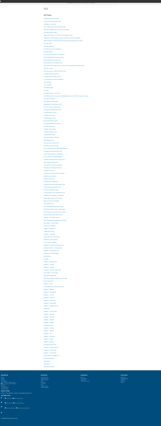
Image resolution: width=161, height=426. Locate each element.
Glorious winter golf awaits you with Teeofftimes (53, 154)
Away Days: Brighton (48, 51)
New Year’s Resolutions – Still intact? (51, 137)
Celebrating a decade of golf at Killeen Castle (53, 151)
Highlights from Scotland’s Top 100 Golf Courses (54, 245)
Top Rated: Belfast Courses (49, 134)
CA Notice (3, 385)
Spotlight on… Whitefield (49, 322)
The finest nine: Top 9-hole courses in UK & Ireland (54, 173)
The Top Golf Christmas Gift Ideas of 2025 (52, 21)
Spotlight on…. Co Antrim (49, 264)
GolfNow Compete (124, 378)
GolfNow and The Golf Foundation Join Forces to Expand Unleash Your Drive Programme (62, 37)
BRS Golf (82, 377)
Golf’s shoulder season (48, 325)
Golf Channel (123, 377)
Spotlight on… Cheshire (48, 339)
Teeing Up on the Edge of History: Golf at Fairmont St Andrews (56, 29)
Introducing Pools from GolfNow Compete (52, 76)
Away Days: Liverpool (48, 68)
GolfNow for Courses (85, 381)
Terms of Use (3, 386)
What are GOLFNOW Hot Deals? (50, 120)
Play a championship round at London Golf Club (53, 206)
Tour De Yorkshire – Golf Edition (50, 242)
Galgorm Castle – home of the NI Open (52, 236)
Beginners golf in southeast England (51, 253)
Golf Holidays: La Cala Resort (50, 24)
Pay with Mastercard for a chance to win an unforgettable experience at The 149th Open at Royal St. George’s (66, 96)
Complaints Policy (4, 388)
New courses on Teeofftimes (49, 225)
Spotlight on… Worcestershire (50, 292)
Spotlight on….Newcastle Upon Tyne (51, 250)
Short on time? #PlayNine (49, 358)
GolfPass (122, 381)
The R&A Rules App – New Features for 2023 (53, 62)
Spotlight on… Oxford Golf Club (50, 311)
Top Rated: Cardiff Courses (49, 126)
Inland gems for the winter (49, 170)
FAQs (42, 384)
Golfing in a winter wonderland (50, 176)
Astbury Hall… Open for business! (51, 239)
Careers (2, 378)
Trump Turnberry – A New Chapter (51, 272)
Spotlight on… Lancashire (49, 297)
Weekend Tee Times (45, 378)
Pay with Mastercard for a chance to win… (52, 60)
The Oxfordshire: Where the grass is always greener (54, 209)
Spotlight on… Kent (48, 333)
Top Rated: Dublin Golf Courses (50, 112)
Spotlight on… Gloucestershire (50, 303)
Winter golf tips (47, 308)
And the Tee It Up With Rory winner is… (52, 189)
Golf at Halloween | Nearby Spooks (51, 101)
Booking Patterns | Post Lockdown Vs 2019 (53, 104)
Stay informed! (47, 363)
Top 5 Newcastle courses (49, 140)
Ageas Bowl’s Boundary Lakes (50, 344)
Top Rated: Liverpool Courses (50, 129)
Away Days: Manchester (49, 46)
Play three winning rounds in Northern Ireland (53, 214)
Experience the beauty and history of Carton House (54, 159)
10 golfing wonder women (49, 231)
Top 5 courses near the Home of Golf (51, 142)
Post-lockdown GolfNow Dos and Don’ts (52, 123)
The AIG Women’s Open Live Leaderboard (52, 49)
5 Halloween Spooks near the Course (51, 73)
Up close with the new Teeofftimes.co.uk (52, 355)
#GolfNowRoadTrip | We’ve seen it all (51, 18)
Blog (42, 381)
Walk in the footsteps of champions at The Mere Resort (55, 220)
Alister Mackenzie (47, 256)
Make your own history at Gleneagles (51, 200)
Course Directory (44, 377)
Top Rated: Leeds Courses (49, 115)
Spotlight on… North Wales (49, 314)
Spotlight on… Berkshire (49, 330)
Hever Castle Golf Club (48, 281)
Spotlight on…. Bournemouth (49, 228)
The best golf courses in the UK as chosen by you (54, 286)
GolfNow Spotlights (45, 387)
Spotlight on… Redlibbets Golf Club (51, 305)
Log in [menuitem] (155, 1)
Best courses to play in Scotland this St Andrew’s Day (55, 71)
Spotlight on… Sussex (48, 283)
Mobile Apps (43, 382)
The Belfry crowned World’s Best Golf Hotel (53, 167)
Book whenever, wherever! (49, 366)
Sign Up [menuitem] (159, 1)
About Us (3, 377)
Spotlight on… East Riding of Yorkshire (52, 217)
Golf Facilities (83, 379)
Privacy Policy (4, 381)
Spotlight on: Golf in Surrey (49, 178)
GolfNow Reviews (44, 379)
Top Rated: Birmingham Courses (50, 131)
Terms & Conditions (48, 84)
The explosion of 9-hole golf (49, 98)
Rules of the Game (47, 82)
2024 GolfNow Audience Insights (50, 32)
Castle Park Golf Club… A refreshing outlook (53, 247)
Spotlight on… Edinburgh (49, 341)
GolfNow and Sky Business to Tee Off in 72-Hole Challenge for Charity (58, 35)
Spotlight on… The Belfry (49, 328)
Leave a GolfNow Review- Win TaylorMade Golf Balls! (55, 26)
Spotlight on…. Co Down (49, 294)
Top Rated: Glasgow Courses (50, 118)
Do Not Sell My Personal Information (8, 382)
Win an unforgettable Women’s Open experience (54, 57)
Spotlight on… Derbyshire (49, 267)
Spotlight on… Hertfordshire (49, 336)
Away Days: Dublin (48, 43)
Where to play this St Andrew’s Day (51, 162)
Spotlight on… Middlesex (49, 289)
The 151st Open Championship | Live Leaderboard (54, 54)
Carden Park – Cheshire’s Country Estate (52, 270)
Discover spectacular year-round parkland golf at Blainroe (55, 148)
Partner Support (84, 378)
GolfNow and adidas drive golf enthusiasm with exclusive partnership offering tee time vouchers (63, 40)
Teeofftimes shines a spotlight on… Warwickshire (54, 195)
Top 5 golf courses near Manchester (51, 145)
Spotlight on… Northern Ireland (50, 350)
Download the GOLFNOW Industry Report (52, 109)
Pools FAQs (46, 90)
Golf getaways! (47, 361)
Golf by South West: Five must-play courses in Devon (55, 212)
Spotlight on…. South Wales (49, 234)
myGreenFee (123, 379)
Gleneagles (46, 258)
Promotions (43, 383)
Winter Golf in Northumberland (50, 275)
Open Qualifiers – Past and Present (51, 223)
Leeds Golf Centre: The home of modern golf (53, 165)
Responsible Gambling (48, 87)
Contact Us (3, 379)
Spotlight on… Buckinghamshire (50, 261)
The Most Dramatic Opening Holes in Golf (52, 187)
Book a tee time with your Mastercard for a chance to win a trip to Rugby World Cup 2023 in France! (64, 65)
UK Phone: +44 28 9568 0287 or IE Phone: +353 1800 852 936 (13, 393)
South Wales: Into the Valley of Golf (51, 181)
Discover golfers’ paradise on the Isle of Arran (53, 198)
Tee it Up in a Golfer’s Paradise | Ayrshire (52, 107)
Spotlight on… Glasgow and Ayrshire (51, 347)
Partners (122, 382)
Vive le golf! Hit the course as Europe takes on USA (54, 192)
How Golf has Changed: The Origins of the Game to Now (55, 278)
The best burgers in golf (48, 203)
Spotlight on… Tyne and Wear (50, 352)
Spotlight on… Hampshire (49, 319)
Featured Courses (44, 386)
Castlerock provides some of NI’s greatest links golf (54, 184)
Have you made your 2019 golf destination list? (53, 156)
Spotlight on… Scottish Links (49, 300)
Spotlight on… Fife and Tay (49, 317)
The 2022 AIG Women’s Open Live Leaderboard (53, 79)
